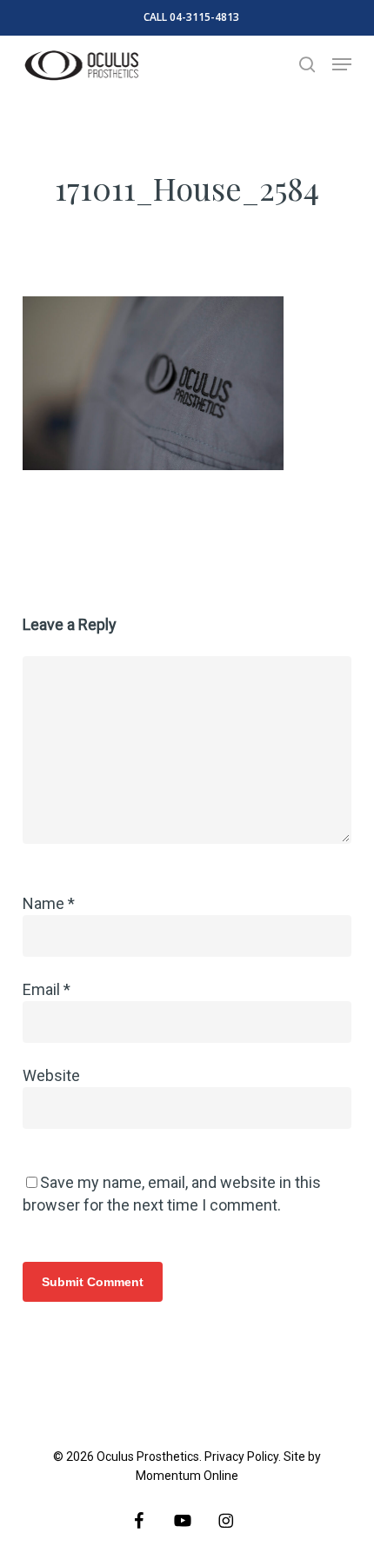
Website (51, 1075)
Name (49, 903)
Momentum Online (187, 1476)
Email (46, 989)
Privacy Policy (241, 1456)
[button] (341, 64)
